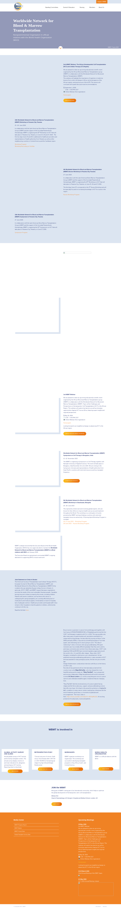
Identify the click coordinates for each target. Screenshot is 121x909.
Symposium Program (21, 232)
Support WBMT (101, 1)
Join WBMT (57, 804)
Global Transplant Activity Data (22, 834)
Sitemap (105, 906)
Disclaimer (98, 906)
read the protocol (45, 769)
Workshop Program (21, 144)
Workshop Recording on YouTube (24, 146)
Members (92, 7)
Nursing (82, 7)
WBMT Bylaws (18, 828)
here (27, 610)
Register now (69, 100)
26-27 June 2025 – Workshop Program (75, 521)
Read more (15, 771)
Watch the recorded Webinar (74, 433)
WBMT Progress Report (20, 825)
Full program (67, 95)
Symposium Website (71, 480)
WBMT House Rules (19, 831)
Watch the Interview (72, 704)
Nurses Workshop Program (71, 194)
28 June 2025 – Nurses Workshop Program (76, 523)
